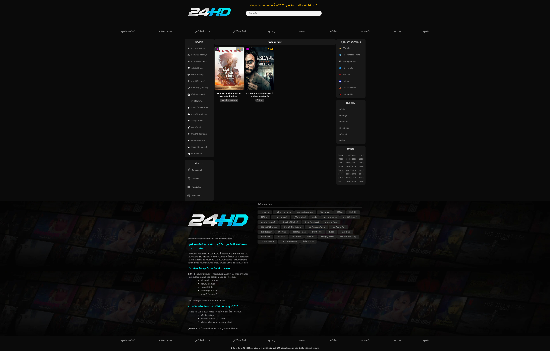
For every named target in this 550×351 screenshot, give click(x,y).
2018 (341, 177)
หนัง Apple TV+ (349, 61)
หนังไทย (334, 31)
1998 (341, 159)
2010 (341, 170)
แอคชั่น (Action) (198, 140)
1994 (341, 155)
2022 (341, 181)
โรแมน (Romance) (199, 147)
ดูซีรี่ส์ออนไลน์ (300, 217)
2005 (361, 162)
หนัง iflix (346, 74)
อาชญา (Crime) (197, 120)
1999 (348, 159)
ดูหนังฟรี (240, 253)
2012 (354, 170)
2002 (341, 162)
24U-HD (202, 256)
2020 (354, 177)
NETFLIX (303, 31)
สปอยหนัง (365, 31)
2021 (361, 177)
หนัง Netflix (348, 94)
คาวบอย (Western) (199, 61)
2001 (361, 159)
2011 (347, 170)
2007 (348, 166)
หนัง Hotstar (348, 67)
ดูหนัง (426, 31)
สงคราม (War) (197, 100)
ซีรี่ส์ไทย (264, 217)
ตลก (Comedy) (197, 74)
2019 (348, 177)
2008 (354, 166)
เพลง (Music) (197, 127)
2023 (348, 181)
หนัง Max (346, 81)
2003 (348, 162)
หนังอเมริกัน (344, 128)
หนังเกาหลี (343, 134)
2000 (354, 159)
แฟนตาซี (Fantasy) (199, 133)
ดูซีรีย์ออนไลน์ (239, 31)
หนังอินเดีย (343, 121)
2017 (361, 174)
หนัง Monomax (349, 87)
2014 (341, 174)
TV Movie (265, 212)
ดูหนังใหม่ (232, 253)
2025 (361, 181)
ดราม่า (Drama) (197, 67)
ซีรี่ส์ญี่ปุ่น (353, 212)
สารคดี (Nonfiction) (199, 114)
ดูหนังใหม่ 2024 (202, 31)
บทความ (397, 31)
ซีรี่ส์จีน (339, 212)
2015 (348, 174)
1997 (361, 155)
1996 (354, 155)
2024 (354, 181)
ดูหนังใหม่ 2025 (164, 31)
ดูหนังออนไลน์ (127, 31)
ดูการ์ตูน (272, 31)
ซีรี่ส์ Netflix (325, 212)
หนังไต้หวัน (296, 236)
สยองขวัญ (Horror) (199, 107)
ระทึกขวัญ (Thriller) (199, 87)
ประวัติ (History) (198, 81)
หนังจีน (342, 109)
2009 (361, 166)
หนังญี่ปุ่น (343, 115)
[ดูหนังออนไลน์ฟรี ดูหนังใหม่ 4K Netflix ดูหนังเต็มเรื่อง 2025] (209, 18)
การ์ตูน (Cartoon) (198, 48)
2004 (354, 162)
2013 (361, 170)
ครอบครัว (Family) (199, 54)
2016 (354, 174)
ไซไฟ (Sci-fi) (196, 153)
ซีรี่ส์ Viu (346, 48)
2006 (341, 166)
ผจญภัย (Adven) (268, 222)
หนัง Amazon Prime (351, 54)
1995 (348, 155)
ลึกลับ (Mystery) (198, 94)
